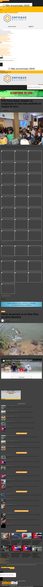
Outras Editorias (4, 34)
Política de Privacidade (4, 8)
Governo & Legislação (4, 38)
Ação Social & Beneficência (5, 41)
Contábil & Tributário (4, 36)
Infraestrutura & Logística (5, 38)
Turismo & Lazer (3, 40)
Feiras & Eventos (3, 37)
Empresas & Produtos (5, 32)
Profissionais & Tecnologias (6, 33)
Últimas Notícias (3, 8)
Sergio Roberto (5, 110)
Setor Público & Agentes (5, 39)
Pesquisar (1, 57)
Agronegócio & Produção (5, 35)
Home (1, 30)
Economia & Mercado (5, 31)
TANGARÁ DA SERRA (21, 26)
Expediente (2, 7)
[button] (21, 9)
